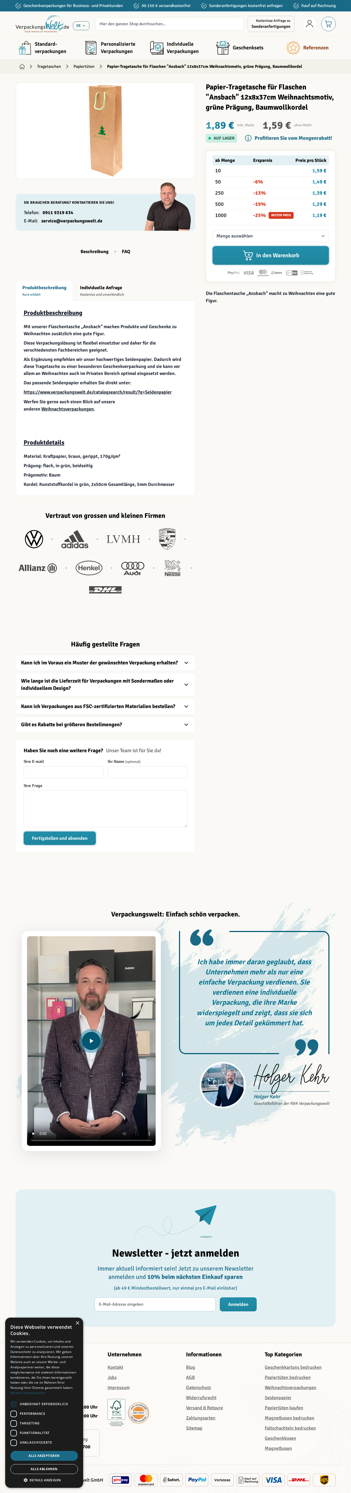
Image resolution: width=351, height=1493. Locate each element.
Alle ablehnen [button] (44, 1469)
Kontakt (115, 1367)
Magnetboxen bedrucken (289, 1418)
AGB (190, 1377)
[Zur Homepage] (22, 66)
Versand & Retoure (204, 1408)
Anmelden (238, 1304)
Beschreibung (95, 251)
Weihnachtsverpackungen (67, 409)
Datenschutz (198, 1387)
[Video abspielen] (91, 1041)
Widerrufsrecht (201, 1397)
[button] (271, 170)
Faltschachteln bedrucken (290, 1428)
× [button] (77, 1323)
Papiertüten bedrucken (288, 1377)
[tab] (44, 290)
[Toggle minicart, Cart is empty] (328, 24)
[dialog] (44, 1403)
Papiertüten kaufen (284, 1408)
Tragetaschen (49, 66)
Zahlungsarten (200, 1418)
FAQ (126, 251)
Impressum (119, 1387)
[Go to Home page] (42, 23)
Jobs (112, 1377)
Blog (190, 1367)
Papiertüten (84, 66)
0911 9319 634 (58, 212)
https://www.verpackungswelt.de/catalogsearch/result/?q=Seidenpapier (98, 392)
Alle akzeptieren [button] (44, 1456)
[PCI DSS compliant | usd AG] (138, 1413)
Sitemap (194, 1428)
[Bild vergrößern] (105, 131)
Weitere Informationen (27, 1393)
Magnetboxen (278, 1448)
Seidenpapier (278, 1397)
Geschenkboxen (280, 1438)
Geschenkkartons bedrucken (293, 1367)
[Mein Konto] (309, 24)
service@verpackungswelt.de (71, 221)
